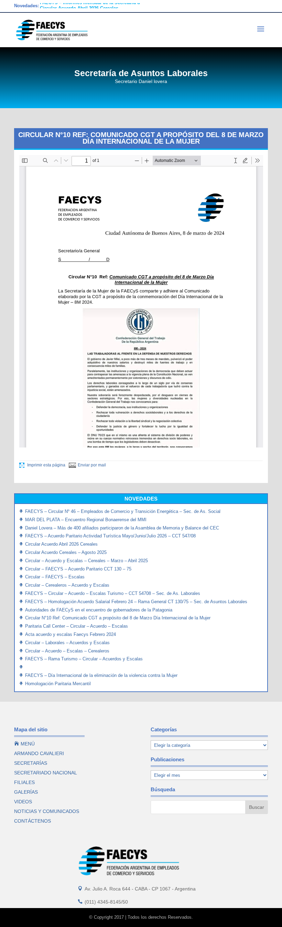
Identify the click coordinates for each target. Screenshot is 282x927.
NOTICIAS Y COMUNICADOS (46, 811)
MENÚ (24, 743)
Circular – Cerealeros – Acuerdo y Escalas (67, 585)
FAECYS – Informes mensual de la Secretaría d (90, 5)
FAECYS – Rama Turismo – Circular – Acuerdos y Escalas (84, 658)
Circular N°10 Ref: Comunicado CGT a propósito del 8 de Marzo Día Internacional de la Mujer (117, 617)
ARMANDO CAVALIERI (39, 753)
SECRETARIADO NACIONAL (45, 772)
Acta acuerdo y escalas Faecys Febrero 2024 (70, 634)
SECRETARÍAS (30, 763)
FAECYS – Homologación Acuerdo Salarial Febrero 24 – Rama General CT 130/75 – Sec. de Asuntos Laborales (136, 601)
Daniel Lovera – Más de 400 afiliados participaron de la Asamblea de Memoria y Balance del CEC (122, 528)
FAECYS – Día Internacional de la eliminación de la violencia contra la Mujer (101, 675)
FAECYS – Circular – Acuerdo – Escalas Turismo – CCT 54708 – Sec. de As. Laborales (112, 593)
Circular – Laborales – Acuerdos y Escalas (67, 642)
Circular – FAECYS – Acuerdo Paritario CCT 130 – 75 (78, 568)
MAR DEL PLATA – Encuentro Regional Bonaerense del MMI (86, 519)
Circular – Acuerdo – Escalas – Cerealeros (67, 650)
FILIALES (24, 782)
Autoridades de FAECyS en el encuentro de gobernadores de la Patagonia (98, 609)
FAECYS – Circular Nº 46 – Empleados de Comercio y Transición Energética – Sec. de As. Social (122, 511)
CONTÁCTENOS (32, 821)
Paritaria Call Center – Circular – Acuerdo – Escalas (76, 626)
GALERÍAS (26, 792)
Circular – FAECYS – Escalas (55, 576)
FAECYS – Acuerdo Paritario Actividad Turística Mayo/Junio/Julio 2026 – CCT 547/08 (110, 535)
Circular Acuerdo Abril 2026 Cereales (61, 544)
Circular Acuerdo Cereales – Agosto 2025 (66, 552)
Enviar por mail (92, 465)
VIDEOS (23, 801)
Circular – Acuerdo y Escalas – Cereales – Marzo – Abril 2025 (86, 560)
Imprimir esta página (45, 465)
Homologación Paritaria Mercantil (58, 683)
